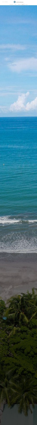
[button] (3, 1)
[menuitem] (11, 4)
